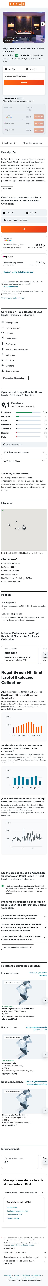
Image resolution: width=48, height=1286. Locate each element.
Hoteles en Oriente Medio (32, 1275)
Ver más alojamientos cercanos (38, 974)
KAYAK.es (7, 1275)
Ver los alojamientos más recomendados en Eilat (36, 1082)
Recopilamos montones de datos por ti (21, 1257)
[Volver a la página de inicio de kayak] (17, 4)
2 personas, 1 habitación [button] (16, 76)
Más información (11, 286)
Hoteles (16, 1275)
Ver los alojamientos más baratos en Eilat (36, 1028)
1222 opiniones (36, 55)
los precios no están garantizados (22, 1245)
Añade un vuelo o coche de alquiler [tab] (21, 1192)
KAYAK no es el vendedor (15, 1252)
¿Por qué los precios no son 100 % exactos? (19, 1262)
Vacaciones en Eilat (14, 1215)
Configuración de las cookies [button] (12, 298)
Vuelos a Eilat (12, 1207)
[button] (4, 4)
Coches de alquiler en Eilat (17, 1211)
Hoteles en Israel (15, 1278)
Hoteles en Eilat (13, 1218)
